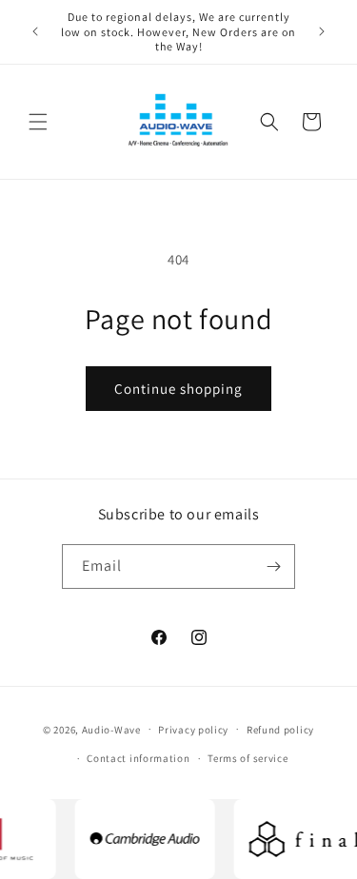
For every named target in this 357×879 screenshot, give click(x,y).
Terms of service (248, 758)
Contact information (138, 758)
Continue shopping (178, 389)
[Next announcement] (322, 31)
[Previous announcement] (35, 31)
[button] (38, 122)
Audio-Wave (111, 728)
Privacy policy (193, 729)
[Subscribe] (273, 566)
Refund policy (280, 729)
